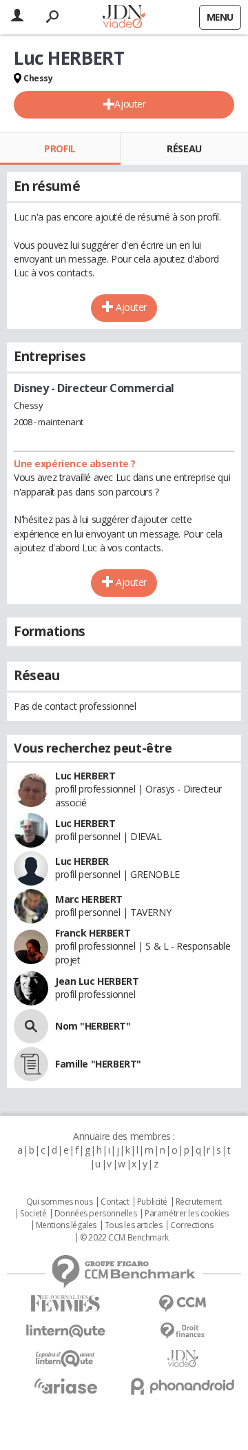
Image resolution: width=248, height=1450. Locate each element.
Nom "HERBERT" (93, 1025)
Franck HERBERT (92, 932)
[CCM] (182, 1303)
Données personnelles (95, 1213)
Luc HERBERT (85, 775)
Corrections (191, 1225)
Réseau (184, 148)
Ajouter (129, 103)
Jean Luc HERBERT (96, 981)
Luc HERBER (82, 861)
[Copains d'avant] (65, 1358)
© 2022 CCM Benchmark (124, 1238)
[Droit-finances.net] (182, 1331)
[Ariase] (65, 1385)
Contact (115, 1202)
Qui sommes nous (59, 1202)
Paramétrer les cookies (187, 1213)
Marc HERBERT (89, 899)
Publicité (152, 1202)
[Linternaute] (65, 1331)
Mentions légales (66, 1225)
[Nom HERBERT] (31, 1026)
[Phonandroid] (182, 1386)
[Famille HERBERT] (31, 1064)
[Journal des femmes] (65, 1303)
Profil (59, 148)
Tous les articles (134, 1225)
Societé (33, 1213)
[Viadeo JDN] (182, 1358)
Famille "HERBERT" (98, 1063)
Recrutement (199, 1202)
